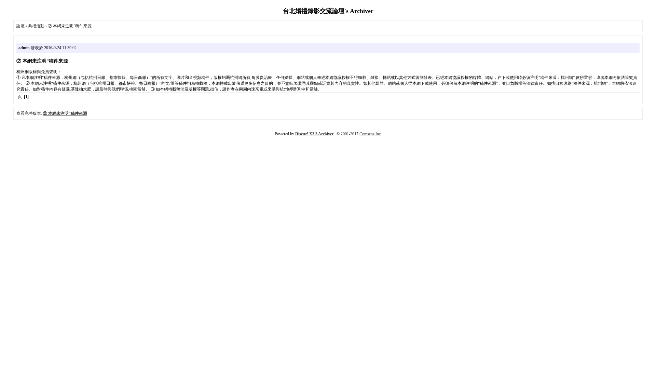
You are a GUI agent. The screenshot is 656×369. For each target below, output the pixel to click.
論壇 (20, 26)
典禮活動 (36, 26)
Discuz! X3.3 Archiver (314, 134)
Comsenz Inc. (370, 134)
